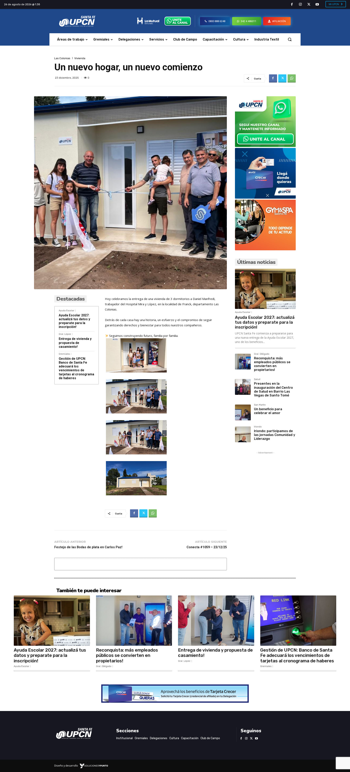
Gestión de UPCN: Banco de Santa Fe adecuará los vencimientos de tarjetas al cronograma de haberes (76, 368)
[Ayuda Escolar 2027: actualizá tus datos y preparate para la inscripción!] (265, 289)
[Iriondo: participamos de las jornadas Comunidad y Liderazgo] (243, 434)
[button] (290, 39)
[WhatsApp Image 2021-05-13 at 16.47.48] (265, 249)
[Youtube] (317, 4)
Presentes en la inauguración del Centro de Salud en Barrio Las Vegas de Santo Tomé (273, 389)
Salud (257, 379)
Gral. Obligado (261, 354)
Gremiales (64, 354)
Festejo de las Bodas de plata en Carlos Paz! (88, 547)
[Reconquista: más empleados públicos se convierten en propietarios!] (243, 361)
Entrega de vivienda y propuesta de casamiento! (75, 342)
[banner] (265, 146)
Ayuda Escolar (66, 310)
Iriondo (258, 427)
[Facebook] (292, 4)
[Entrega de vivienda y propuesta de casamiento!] (216, 620)
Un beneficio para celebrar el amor (268, 411)
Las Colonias (62, 58)
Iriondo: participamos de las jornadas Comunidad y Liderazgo (274, 435)
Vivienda (79, 58)
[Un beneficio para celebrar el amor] (243, 412)
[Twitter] (309, 4)
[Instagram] (300, 4)
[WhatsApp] (292, 78)
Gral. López (65, 334)
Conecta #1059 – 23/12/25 (207, 547)
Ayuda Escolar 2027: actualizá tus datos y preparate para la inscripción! (74, 321)
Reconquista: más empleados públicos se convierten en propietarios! (272, 364)
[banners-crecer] (265, 197)
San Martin (260, 405)
